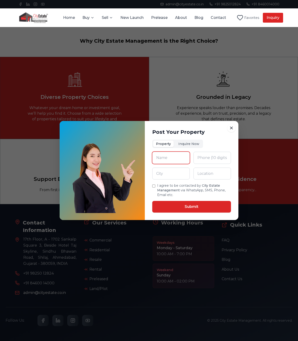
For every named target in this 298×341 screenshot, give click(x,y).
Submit (191, 206)
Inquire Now (188, 144)
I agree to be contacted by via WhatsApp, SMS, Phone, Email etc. (191, 190)
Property (163, 144)
